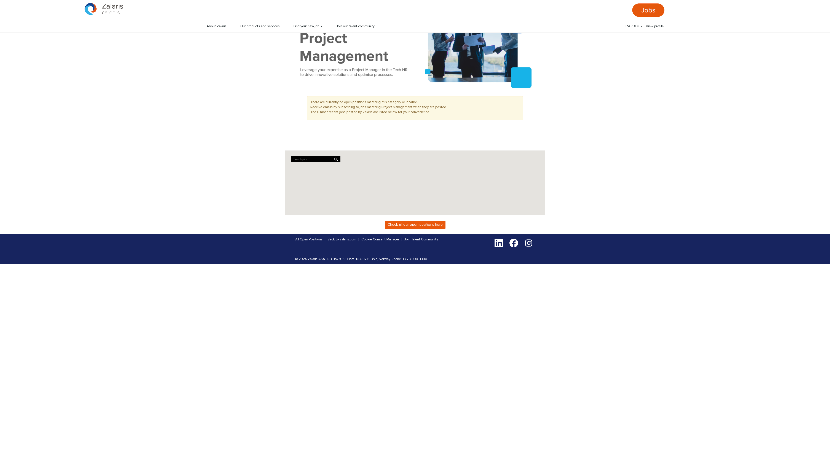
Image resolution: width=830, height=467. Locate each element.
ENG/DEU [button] (632, 26)
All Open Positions (308, 239)
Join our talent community (355, 26)
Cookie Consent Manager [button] (380, 239)
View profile (655, 26)
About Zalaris (217, 26)
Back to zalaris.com (342, 239)
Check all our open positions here (415, 225)
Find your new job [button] (307, 26)
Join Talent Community (421, 239)
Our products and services (260, 26)
